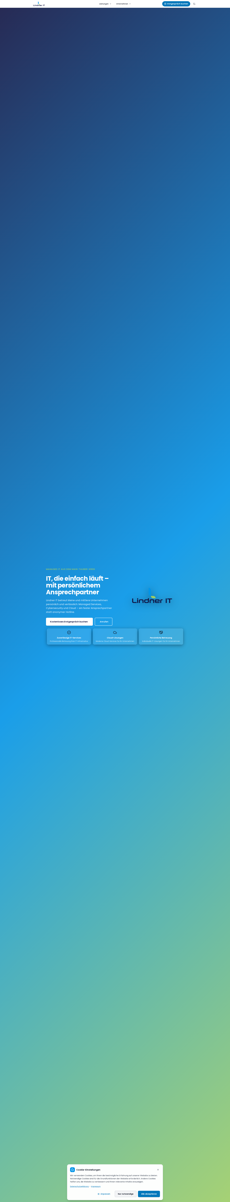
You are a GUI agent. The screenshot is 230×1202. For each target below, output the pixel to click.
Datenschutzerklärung (79, 1186)
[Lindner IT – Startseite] (39, 3)
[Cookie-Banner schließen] (158, 1170)
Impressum (96, 1186)
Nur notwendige (125, 1194)
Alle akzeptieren (149, 1194)
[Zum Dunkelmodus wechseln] (194, 3)
